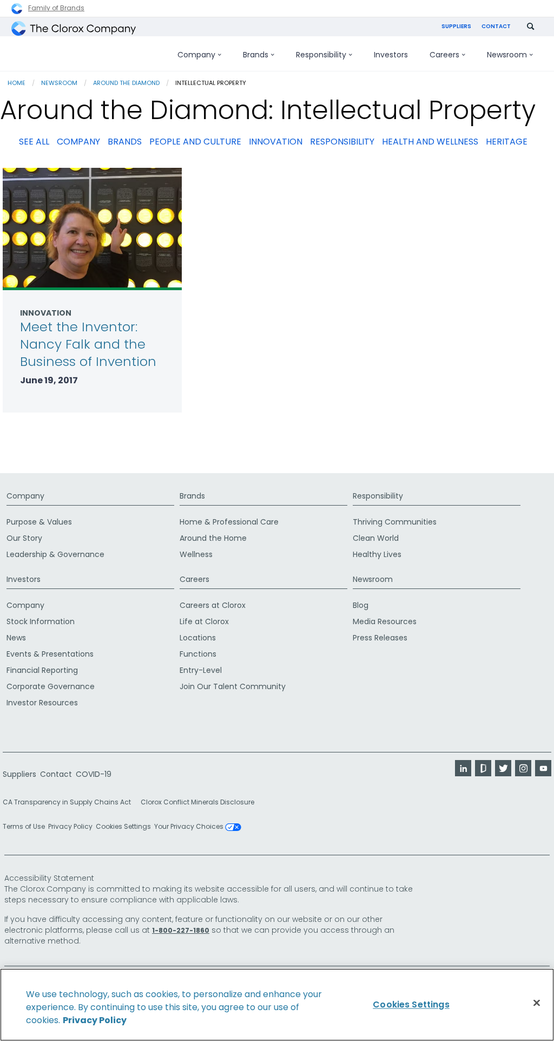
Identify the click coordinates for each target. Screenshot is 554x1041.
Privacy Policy (70, 826)
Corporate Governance (50, 686)
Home (16, 82)
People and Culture (195, 141)
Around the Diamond (126, 82)
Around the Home (213, 538)
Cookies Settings (123, 826)
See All (34, 141)
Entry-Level (201, 670)
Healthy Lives (377, 554)
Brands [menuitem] (255, 54)
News (16, 637)
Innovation (275, 141)
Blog (360, 605)
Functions (198, 654)
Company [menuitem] (196, 54)
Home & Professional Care (229, 521)
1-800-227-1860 (180, 930)
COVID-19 (93, 774)
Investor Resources (42, 702)
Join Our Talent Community (233, 686)
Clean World (376, 538)
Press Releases (380, 637)
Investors (23, 579)
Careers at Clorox (213, 605)
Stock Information (40, 621)
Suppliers (456, 26)
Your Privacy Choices (189, 827)
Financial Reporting (42, 670)
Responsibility (342, 141)
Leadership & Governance (55, 554)
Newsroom (59, 82)
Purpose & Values (39, 521)
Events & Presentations (50, 654)
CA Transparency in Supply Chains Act (70, 802)
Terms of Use (24, 826)
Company (78, 141)
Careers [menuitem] (444, 54)
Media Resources (385, 621)
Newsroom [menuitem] (507, 54)
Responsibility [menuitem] (321, 54)
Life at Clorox (204, 621)
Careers (194, 579)
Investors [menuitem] (391, 54)
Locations (198, 637)
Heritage (506, 141)
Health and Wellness (430, 141)
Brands (125, 141)
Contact (496, 26)
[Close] (537, 1003)
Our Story (24, 538)
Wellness (196, 554)
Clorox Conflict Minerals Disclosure (197, 802)
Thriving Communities (395, 521)
